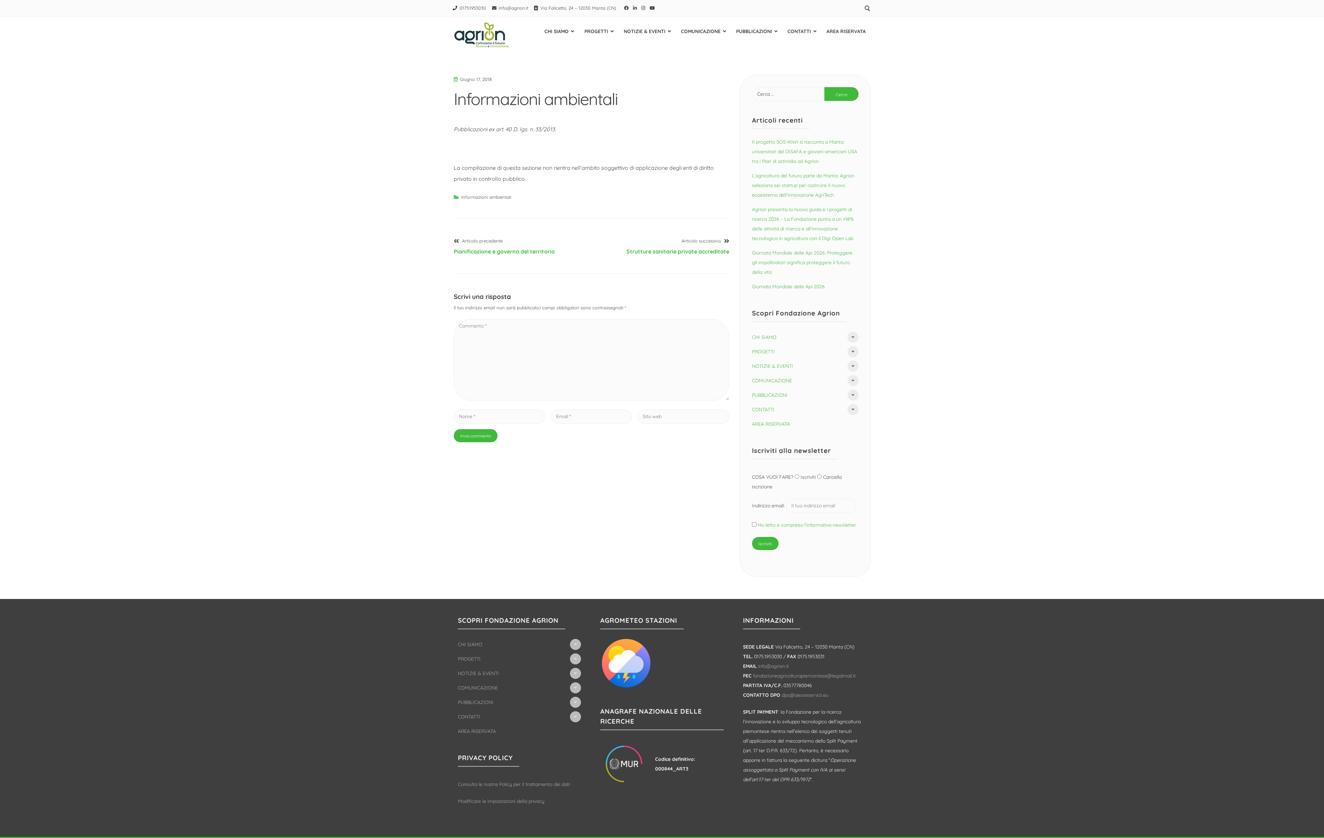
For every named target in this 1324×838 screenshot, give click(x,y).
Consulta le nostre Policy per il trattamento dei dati (514, 784)
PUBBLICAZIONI (754, 31)
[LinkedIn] (635, 8)
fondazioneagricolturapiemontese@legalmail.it (804, 676)
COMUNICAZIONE (701, 31)
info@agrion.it (513, 8)
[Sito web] (683, 416)
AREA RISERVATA (846, 31)
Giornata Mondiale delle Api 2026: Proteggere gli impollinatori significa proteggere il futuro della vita (802, 262)
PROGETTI (596, 31)
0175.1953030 (473, 8)
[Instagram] (643, 8)
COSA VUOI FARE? (773, 477)
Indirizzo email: (769, 506)
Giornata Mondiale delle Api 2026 (788, 286)
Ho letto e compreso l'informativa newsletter (807, 525)
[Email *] (591, 416)
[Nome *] (499, 416)
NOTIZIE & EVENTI (644, 31)
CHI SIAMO (556, 31)
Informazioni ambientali (486, 197)
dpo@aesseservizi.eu (805, 695)
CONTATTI (799, 31)
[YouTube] (652, 8)
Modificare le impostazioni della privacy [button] (501, 801)
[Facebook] (626, 8)
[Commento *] (591, 398)
